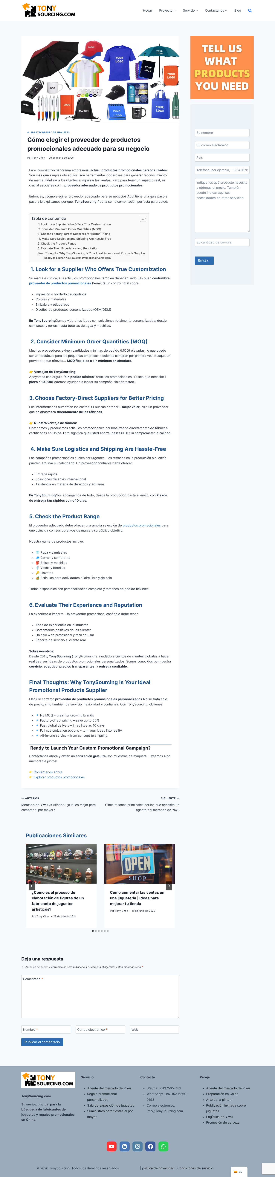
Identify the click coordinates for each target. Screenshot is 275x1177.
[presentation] (61, 864)
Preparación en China (222, 1094)
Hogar (147, 10)
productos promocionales (142, 525)
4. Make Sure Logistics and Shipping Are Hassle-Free (74, 238)
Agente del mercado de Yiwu (109, 1088)
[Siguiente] (169, 885)
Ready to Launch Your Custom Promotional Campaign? (77, 257)
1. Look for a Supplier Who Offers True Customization (74, 224)
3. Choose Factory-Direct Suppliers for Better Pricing (74, 234)
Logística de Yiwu (219, 1117)
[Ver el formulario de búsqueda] (250, 10)
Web (135, 1029)
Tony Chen (38, 157)
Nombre (30, 1029)
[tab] (93, 931)
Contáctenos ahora (48, 772)
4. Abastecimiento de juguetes (48, 132)
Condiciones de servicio (195, 1168)
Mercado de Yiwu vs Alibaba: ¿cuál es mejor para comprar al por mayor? (58, 804)
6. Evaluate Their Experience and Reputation (68, 248)
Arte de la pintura (219, 1100)
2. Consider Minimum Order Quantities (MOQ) (69, 229)
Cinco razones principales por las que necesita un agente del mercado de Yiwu (142, 804)
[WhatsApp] (163, 1147)
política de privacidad (158, 1168)
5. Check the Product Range (57, 243)
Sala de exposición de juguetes (110, 1105)
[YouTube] (112, 1147)
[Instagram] (137, 1147)
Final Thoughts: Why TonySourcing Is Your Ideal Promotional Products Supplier (91, 253)
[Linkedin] (125, 1147)
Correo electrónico (92, 1029)
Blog (237, 10)
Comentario (33, 979)
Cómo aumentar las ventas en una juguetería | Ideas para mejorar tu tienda (137, 898)
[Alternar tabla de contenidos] (141, 219)
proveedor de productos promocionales (60, 283)
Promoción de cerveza (223, 1122)
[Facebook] (150, 1147)
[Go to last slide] (32, 885)
